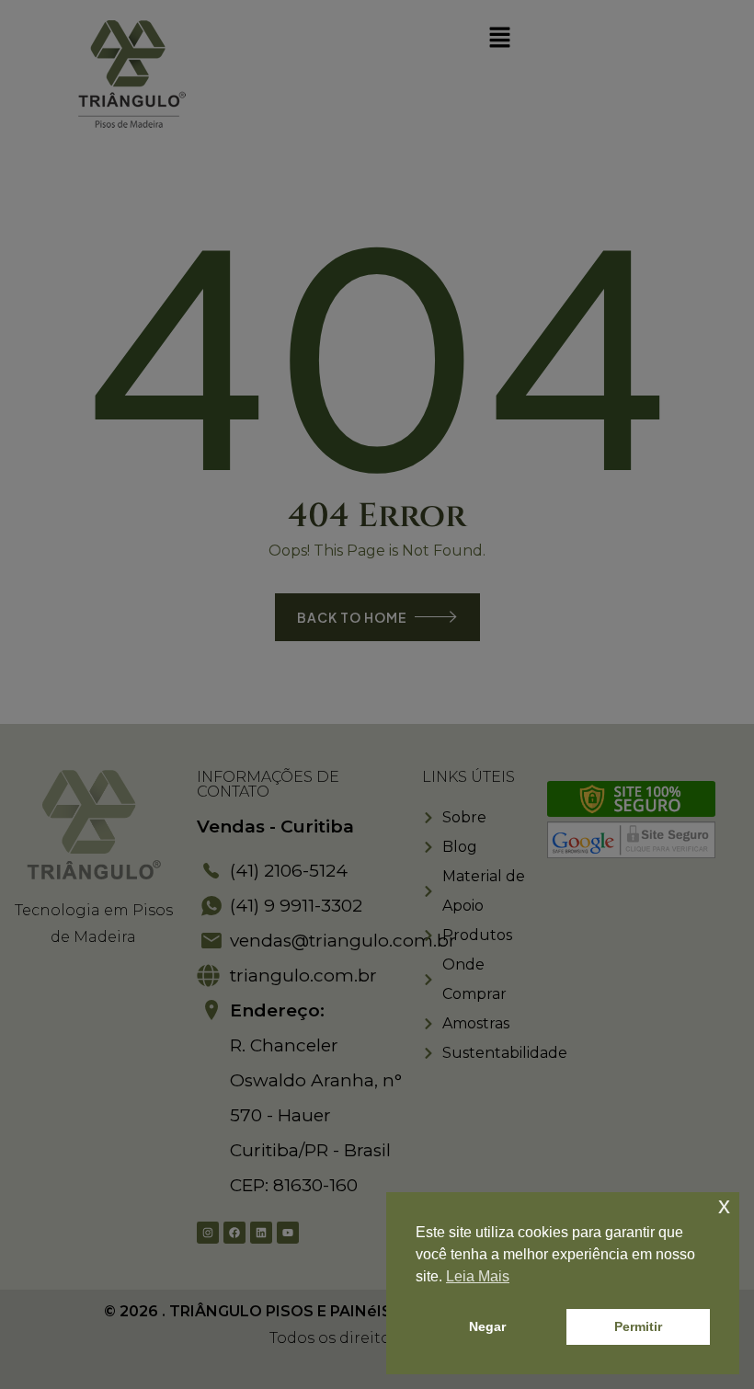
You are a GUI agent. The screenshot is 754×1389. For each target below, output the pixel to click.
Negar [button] (487, 1326)
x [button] (724, 1205)
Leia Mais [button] (477, 1276)
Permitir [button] (638, 1326)
